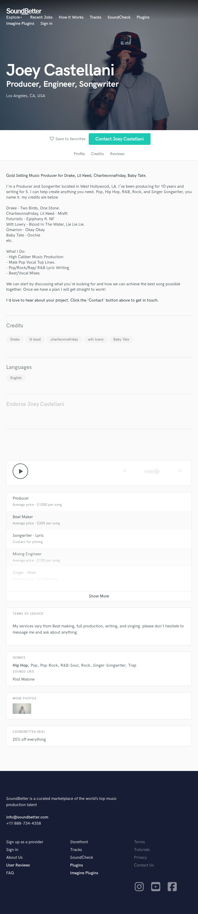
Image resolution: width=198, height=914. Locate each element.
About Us (14, 857)
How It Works (71, 17)
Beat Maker (23, 517)
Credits (97, 154)
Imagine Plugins (20, 23)
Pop (34, 665)
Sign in (46, 23)
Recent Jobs (41, 17)
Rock (85, 665)
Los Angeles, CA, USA (25, 95)
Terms (139, 842)
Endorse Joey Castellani (35, 404)
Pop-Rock (49, 665)
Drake (15, 339)
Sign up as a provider (24, 842)
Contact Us (144, 865)
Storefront (79, 842)
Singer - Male (24, 572)
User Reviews (18, 865)
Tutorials (142, 849)
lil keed (35, 339)
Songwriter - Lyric (28, 535)
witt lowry (96, 339)
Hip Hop (20, 665)
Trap (132, 665)
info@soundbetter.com (27, 817)
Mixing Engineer (27, 554)
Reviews (117, 154)
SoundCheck (119, 17)
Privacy (140, 857)
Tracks (95, 17)
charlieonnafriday (64, 339)
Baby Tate (121, 339)
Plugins (143, 17)
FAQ (10, 873)
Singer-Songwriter (109, 665)
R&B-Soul (69, 665)
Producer (21, 498)
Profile (79, 154)
